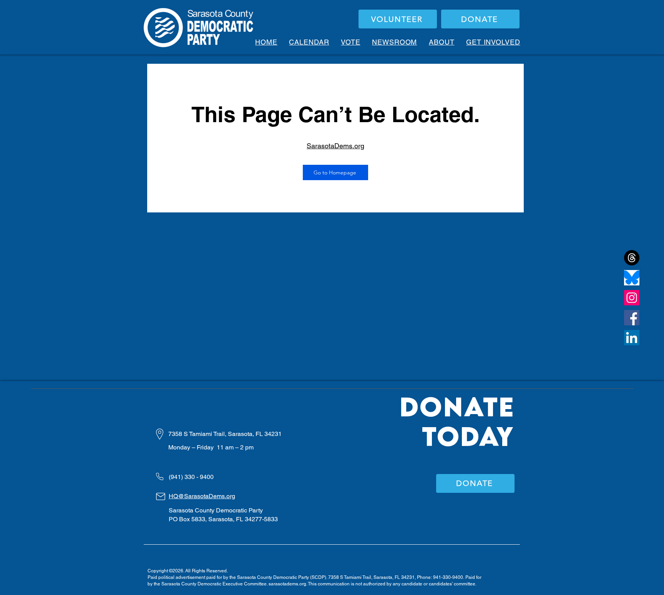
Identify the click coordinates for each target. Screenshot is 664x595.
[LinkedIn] (631, 337)
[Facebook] (631, 317)
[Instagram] (631, 297)
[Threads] (631, 257)
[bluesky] (631, 277)
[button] (351, 42)
